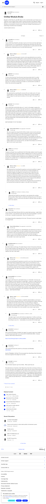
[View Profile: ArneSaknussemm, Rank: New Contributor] (6, 244)
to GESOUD (23, 89)
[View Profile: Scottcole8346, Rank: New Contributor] (6, 277)
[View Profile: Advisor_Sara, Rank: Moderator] (8, 258)
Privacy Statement (5, 486)
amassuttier (10, 208)
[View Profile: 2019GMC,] (5, 421)
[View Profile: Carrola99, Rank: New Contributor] (6, 40)
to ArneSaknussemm (24, 257)
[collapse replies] (2, 39)
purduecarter (13, 403)
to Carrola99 (23, 53)
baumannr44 (14, 430)
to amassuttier (28, 226)
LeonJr (12, 410)
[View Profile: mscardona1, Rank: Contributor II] (6, 330)
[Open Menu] (43, 7)
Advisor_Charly (13, 165)
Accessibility (4, 474)
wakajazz (14, 435)
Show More (12, 205)
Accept (25, 500)
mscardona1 (10, 329)
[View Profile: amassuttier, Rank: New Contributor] (6, 209)
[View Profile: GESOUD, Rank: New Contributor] (6, 74)
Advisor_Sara (12, 257)
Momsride (14, 399)
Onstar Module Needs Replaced (13, 401)
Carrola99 (10, 39)
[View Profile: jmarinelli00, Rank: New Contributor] (5, 12)
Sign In (41, 2)
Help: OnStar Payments (11, 394)
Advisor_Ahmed (13, 53)
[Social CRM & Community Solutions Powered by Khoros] (42, 449)
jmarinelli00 (9, 12)
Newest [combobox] (41, 35)
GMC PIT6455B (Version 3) (13, 433)
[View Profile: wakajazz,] (5, 434)
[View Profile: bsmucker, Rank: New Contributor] (6, 105)
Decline (18, 500)
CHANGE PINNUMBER (12, 419)
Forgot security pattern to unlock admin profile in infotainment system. (22, 424)
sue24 (13, 406)
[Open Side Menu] (3, 3)
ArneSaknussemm (12, 243)
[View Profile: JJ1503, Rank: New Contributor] (6, 149)
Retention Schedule (5, 488)
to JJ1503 (23, 165)
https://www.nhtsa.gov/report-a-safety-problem (15, 338)
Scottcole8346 (11, 276)
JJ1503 (9, 148)
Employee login (21, 449)
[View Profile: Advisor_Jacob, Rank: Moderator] (8, 297)
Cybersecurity (4, 481)
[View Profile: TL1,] (5, 439)
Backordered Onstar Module (12, 398)
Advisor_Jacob (13, 296)
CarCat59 (10, 361)
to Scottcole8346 (24, 296)
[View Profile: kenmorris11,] (5, 425)
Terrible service (10, 429)
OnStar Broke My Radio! (11, 409)
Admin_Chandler (15, 395)
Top (3, 449)
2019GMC (15, 421)
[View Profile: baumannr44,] (5, 430)
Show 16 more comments (10, 383)
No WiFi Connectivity (12, 438)
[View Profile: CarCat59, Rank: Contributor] (6, 362)
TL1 (13, 439)
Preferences (11, 500)
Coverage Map (4, 478)
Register (37, 2)
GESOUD (10, 73)
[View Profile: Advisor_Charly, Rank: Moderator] (8, 166)
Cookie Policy (7, 496)
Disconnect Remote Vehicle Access (9, 483)
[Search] (34, 2)
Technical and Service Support (9, 6)
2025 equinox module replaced (12, 405)
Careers (3, 476)
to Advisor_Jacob (28, 313)
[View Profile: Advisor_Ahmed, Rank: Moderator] (8, 54)
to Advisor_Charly (25, 191)
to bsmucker (28, 128)
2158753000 (8, 350)
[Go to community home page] (7, 2)
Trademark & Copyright (6, 490)
